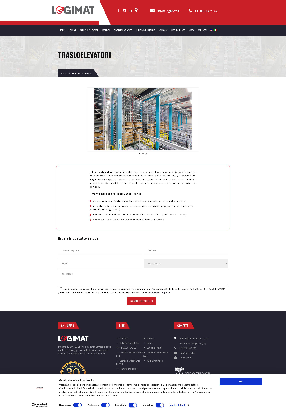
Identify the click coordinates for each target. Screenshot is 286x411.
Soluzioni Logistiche (129, 343)
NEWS (191, 30)
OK (241, 381)
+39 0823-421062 (206, 11)
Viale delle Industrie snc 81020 (193, 338)
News (149, 343)
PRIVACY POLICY (128, 347)
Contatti (150, 338)
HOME (62, 30)
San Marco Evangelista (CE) (192, 343)
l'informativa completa (157, 292)
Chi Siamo (124, 338)
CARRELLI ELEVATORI (89, 30)
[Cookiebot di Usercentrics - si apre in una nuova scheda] (40, 405)
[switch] (105, 405)
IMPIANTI (106, 30)
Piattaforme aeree (128, 368)
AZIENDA (72, 30)
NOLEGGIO (163, 30)
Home (64, 73)
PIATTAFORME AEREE (123, 30)
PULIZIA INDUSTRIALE (145, 30)
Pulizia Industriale (155, 360)
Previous (83, 119)
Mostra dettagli (177, 405)
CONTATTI (202, 30)
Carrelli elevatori (154, 347)
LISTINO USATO (178, 30)
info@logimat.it (168, 11)
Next (203, 119)
